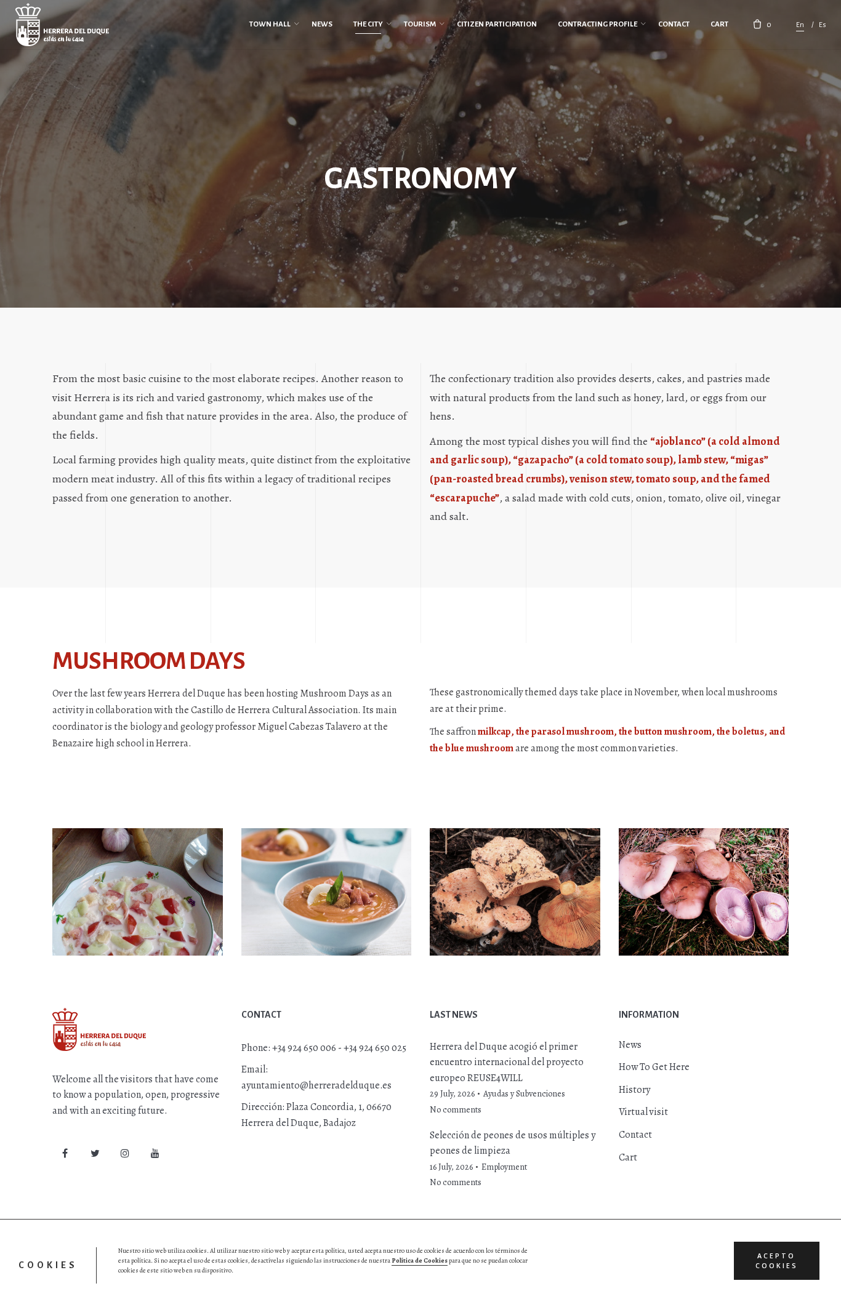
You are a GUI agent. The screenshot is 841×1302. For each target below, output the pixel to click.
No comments (455, 1110)
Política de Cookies (420, 1260)
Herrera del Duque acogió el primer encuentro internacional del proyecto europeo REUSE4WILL (507, 1062)
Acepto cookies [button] (776, 1261)
